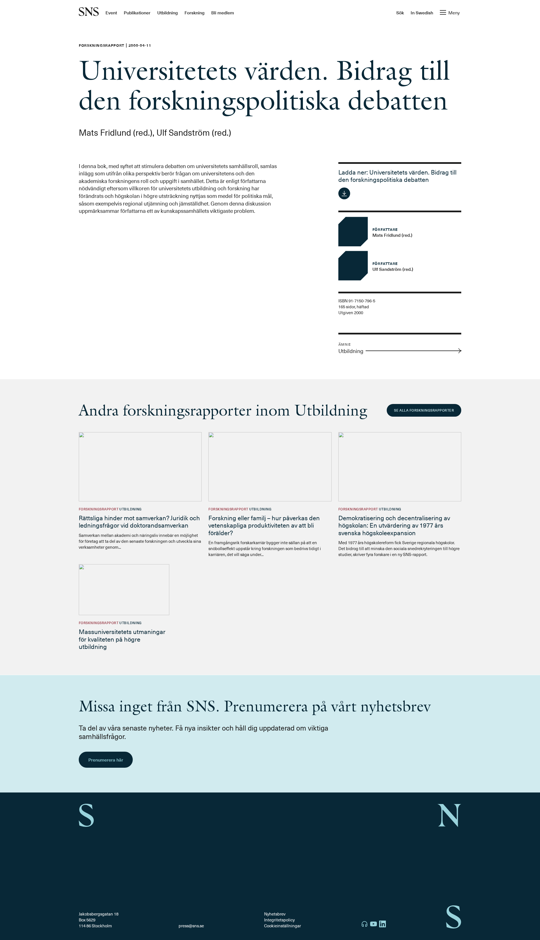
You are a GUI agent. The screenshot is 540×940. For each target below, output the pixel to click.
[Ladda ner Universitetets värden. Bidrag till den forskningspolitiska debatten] (344, 193)
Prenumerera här (105, 759)
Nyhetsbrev (274, 914)
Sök (400, 12)
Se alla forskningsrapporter (424, 410)
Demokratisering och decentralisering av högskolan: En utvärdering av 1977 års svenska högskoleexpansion (394, 525)
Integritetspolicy (279, 920)
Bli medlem (222, 12)
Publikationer (137, 12)
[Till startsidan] (89, 12)
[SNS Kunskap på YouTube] (373, 925)
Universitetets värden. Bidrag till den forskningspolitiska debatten (397, 175)
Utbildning (167, 12)
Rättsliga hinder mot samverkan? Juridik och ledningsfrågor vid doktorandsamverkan (139, 521)
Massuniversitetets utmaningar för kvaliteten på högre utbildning (122, 639)
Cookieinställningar (282, 926)
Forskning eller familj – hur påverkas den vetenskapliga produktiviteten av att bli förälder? (264, 525)
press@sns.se (191, 926)
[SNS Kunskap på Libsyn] (364, 925)
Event (111, 12)
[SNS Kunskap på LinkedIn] (382, 925)
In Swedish (422, 12)
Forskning (194, 12)
